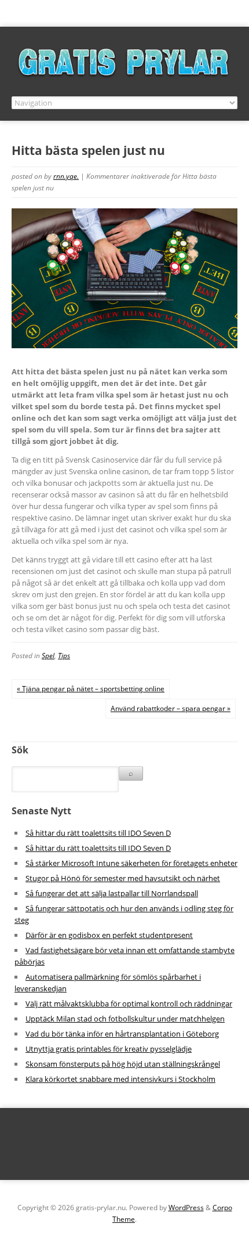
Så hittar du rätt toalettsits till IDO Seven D (98, 833)
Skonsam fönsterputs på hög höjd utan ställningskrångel (122, 1064)
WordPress (186, 1207)
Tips (64, 655)
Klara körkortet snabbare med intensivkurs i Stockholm (120, 1079)
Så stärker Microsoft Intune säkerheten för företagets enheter (131, 863)
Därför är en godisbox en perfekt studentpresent (109, 935)
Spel (48, 655)
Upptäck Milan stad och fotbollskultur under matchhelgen (125, 1018)
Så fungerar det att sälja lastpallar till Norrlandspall (111, 893)
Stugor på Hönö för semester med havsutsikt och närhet (122, 878)
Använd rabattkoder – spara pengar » (170, 708)
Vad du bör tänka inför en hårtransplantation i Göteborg (122, 1033)
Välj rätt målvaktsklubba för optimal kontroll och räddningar (128, 1003)
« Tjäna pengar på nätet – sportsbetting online (90, 689)
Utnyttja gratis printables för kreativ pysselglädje (108, 1049)
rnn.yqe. (66, 176)
